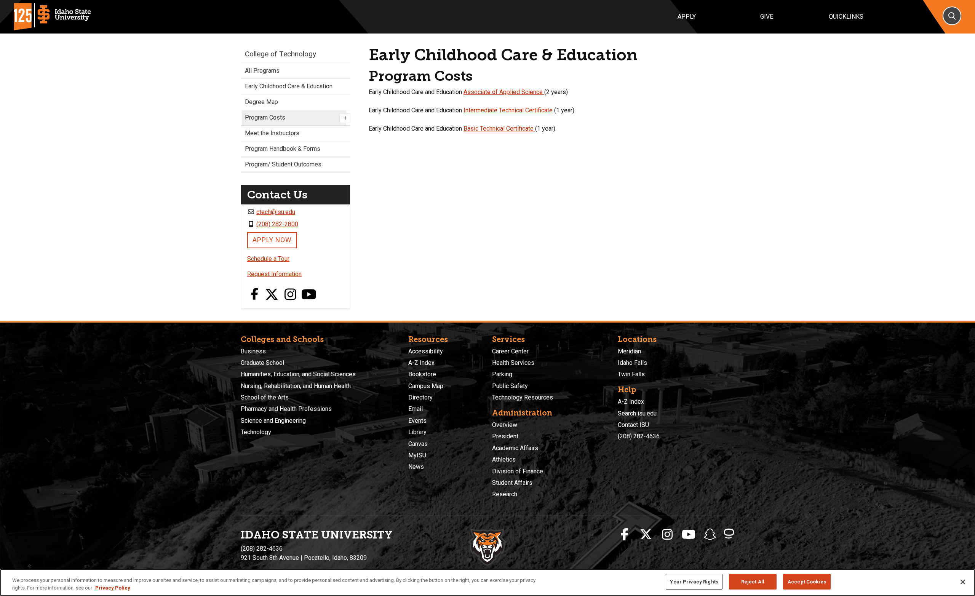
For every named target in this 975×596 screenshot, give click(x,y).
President (505, 436)
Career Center (510, 351)
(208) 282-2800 (277, 224)
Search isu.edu (637, 413)
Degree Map (261, 101)
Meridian (629, 351)
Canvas (418, 443)
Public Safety (510, 386)
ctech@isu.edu (275, 212)
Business (253, 351)
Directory (420, 397)
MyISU (417, 455)
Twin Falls (631, 374)
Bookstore (422, 374)
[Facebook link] (254, 295)
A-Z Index (421, 362)
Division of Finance (517, 471)
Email (415, 408)
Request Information (274, 274)
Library (417, 432)
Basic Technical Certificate (499, 128)
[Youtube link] (308, 295)
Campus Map (425, 386)
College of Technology (280, 54)
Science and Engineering (273, 420)
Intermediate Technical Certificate (508, 110)
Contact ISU (633, 424)
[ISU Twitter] (646, 534)
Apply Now (272, 240)
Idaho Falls (632, 362)
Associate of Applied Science (504, 92)
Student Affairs (512, 482)
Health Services (513, 362)
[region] (487, 582)
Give (766, 16)
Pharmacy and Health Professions (286, 408)
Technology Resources (522, 397)
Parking (502, 374)
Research (504, 494)
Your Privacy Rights (694, 582)
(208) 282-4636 (639, 436)
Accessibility (425, 351)
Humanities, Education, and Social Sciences (298, 374)
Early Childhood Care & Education (288, 86)
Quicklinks (846, 16)
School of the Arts (265, 397)
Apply (687, 16)
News (416, 466)
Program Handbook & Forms (282, 148)
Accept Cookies (807, 582)
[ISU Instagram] (667, 534)
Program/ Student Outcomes (283, 164)
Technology (256, 432)
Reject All (752, 582)
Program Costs (295, 117)
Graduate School (262, 362)
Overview (504, 424)
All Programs (262, 70)
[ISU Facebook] (624, 534)
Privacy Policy (112, 588)
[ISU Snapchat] (710, 534)
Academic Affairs (515, 448)
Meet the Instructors (272, 133)
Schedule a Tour (268, 258)
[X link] (272, 295)
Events (417, 420)
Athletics (504, 459)
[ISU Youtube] (688, 534)
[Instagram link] (290, 295)
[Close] (962, 582)
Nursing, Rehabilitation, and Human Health (296, 386)
